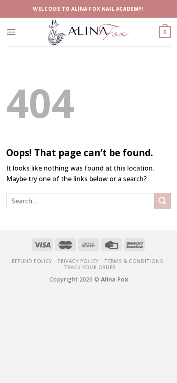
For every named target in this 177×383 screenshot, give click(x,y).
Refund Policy (32, 261)
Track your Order (89, 267)
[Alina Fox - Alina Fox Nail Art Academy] (88, 31)
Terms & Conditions (133, 261)
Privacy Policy (78, 261)
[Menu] (11, 32)
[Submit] (162, 201)
